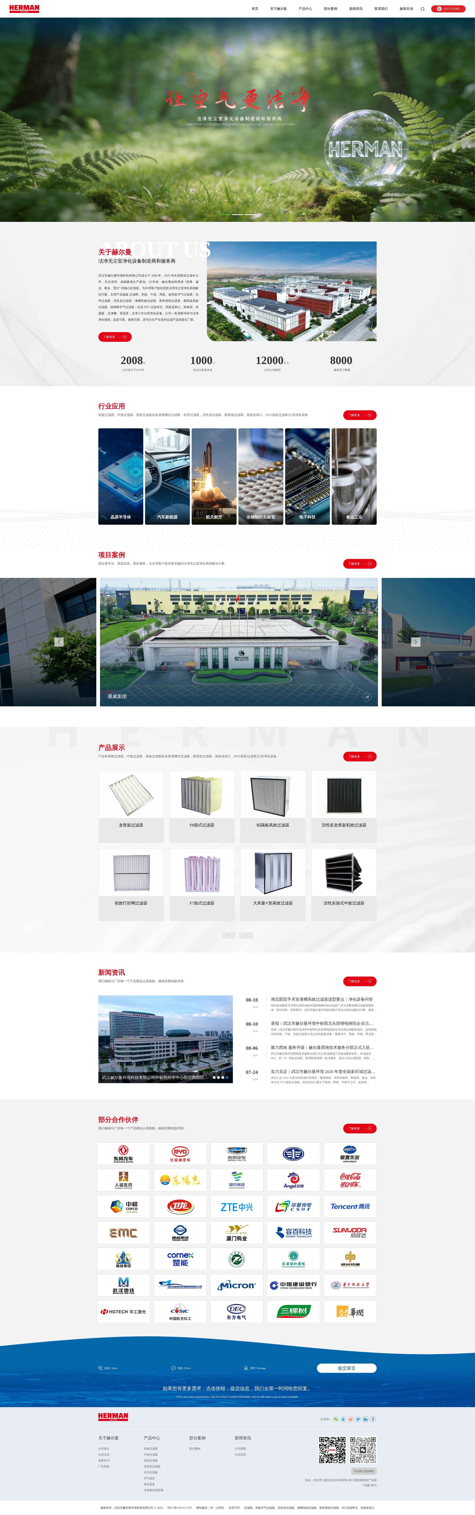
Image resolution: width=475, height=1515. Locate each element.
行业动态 (240, 1454)
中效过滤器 (151, 1454)
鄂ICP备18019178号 (179, 1507)
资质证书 (103, 1460)
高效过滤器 (151, 1460)
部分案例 (330, 9)
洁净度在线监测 (153, 1490)
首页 (255, 9)
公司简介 (103, 1448)
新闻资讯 (356, 9)
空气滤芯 (149, 1478)
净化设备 (149, 1484)
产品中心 (305, 9)
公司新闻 (240, 1448)
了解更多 (109, 336)
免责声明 (234, 1507)
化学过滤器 (151, 1472)
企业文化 (103, 1454)
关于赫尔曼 (278, 9)
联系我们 (381, 9)
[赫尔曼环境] (24, 9)
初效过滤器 (151, 1448)
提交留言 (347, 1368)
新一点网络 (217, 1507)
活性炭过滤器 (152, 1466)
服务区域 (406, 9)
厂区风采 (103, 1466)
